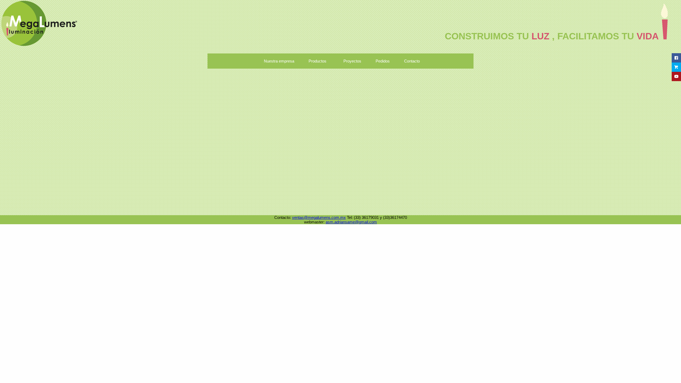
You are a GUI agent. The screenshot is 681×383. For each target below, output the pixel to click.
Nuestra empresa (279, 61)
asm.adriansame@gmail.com (351, 222)
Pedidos (383, 61)
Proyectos (352, 61)
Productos (317, 61)
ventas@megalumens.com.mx (319, 217)
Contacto (412, 61)
